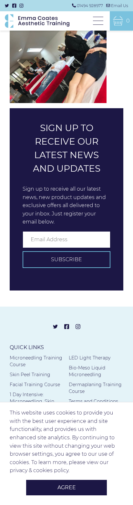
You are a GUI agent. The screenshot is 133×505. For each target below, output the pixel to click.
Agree (66, 487)
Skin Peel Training (30, 374)
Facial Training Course (35, 384)
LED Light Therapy (89, 358)
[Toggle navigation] (98, 21)
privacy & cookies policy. (39, 470)
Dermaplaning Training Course (95, 388)
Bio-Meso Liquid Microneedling (87, 371)
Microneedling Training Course (36, 361)
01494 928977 (90, 5)
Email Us (119, 5)
